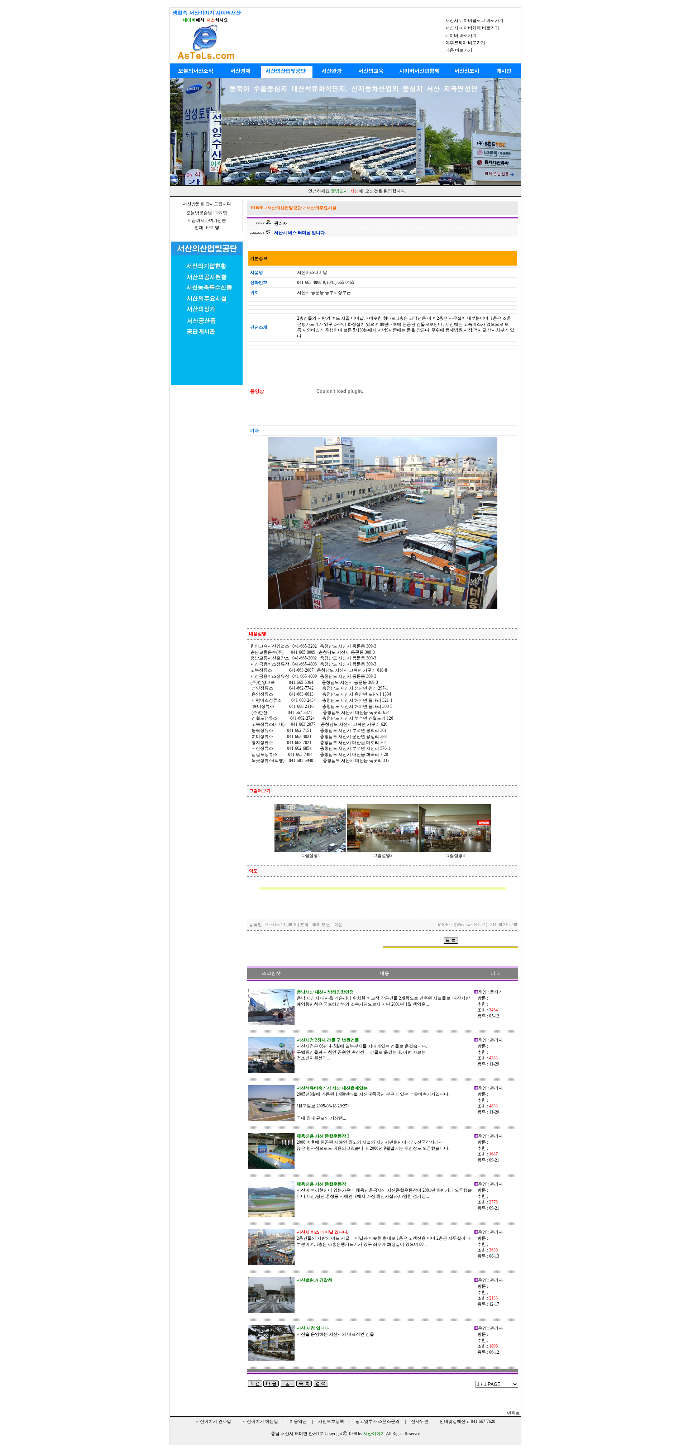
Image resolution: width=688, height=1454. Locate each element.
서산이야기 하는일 (260, 1421)
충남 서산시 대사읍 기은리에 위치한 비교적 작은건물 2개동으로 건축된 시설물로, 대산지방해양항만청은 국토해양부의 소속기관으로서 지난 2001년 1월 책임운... (383, 998)
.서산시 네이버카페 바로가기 (471, 27)
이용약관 (298, 1421)
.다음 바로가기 (458, 50)
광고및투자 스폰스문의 (377, 1421)
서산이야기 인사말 (213, 1421)
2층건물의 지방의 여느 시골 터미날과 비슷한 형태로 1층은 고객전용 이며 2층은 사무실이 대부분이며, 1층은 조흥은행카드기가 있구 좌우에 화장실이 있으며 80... (384, 1238)
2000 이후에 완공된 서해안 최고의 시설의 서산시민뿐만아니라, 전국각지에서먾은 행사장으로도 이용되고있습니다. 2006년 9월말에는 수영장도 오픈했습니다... (374, 1142)
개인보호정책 (331, 1421)
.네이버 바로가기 (460, 35)
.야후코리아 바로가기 (464, 42)
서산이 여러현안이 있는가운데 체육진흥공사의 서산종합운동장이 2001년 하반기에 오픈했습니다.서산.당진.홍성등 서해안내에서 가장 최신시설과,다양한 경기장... (384, 1190)
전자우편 (419, 1421)
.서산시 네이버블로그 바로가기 (473, 20)
